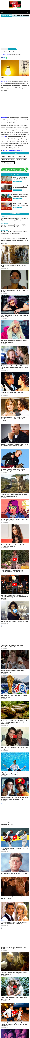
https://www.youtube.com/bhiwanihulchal (12, 150)
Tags (15, 153)
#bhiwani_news (21, 156)
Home (4, 49)
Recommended (15, 214)
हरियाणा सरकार (4, 81)
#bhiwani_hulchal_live (8, 156)
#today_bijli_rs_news (7, 162)
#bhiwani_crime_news (8, 159)
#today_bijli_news (21, 159)
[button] (2, 12)
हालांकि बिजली (4, 117)
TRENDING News (15, 174)
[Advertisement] (15, 32)
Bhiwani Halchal (6, 54)
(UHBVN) (3, 136)
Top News (12, 49)
